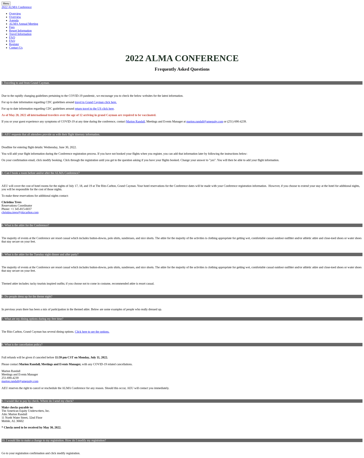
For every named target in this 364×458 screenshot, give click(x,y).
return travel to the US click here (94, 108)
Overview (15, 13)
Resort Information (20, 30)
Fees (12, 27)
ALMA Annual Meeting (23, 23)
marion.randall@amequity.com (204, 121)
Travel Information (20, 34)
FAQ (12, 37)
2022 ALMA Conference (17, 7)
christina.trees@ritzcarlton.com (20, 212)
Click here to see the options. (92, 331)
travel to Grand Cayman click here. (96, 102)
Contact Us (16, 47)
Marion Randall (135, 121)
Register (14, 44)
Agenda (14, 20)
